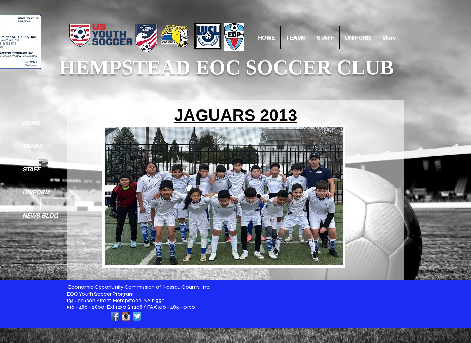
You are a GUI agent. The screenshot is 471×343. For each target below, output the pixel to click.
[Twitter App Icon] (137, 316)
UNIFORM (35, 192)
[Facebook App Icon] (115, 316)
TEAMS (32, 146)
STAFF (31, 169)
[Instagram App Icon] (126, 316)
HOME (31, 123)
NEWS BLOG (40, 215)
